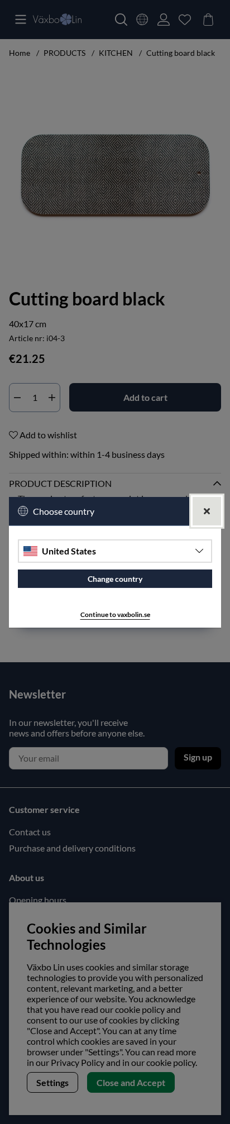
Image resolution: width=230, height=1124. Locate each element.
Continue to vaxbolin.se (115, 614)
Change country (115, 578)
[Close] (207, 510)
